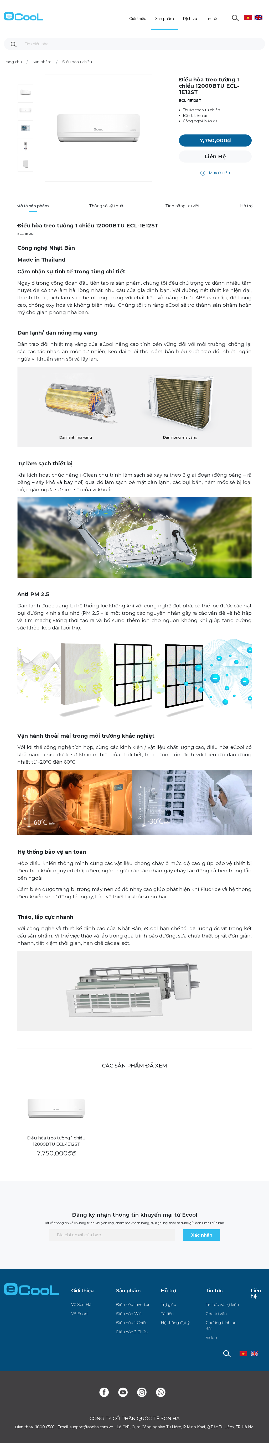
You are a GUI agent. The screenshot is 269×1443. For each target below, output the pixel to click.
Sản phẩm (164, 18)
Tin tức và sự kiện (222, 1304)
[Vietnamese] (248, 13)
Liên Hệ (215, 156)
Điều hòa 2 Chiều (132, 1331)
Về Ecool (79, 1313)
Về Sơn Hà (81, 1304)
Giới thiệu (137, 18)
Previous (13, 129)
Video (211, 1337)
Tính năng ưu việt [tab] (182, 205)
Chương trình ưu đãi (221, 1325)
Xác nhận (201, 1235)
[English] (258, 13)
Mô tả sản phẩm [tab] (33, 205)
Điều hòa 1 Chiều (132, 1322)
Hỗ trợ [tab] (246, 205)
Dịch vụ (190, 18)
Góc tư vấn (216, 1313)
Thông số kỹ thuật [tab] (107, 205)
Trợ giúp (168, 1304)
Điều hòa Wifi (129, 1313)
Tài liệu (167, 1313)
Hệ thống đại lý (175, 1322)
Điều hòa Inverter (132, 1304)
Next (37, 129)
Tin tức (212, 18)
